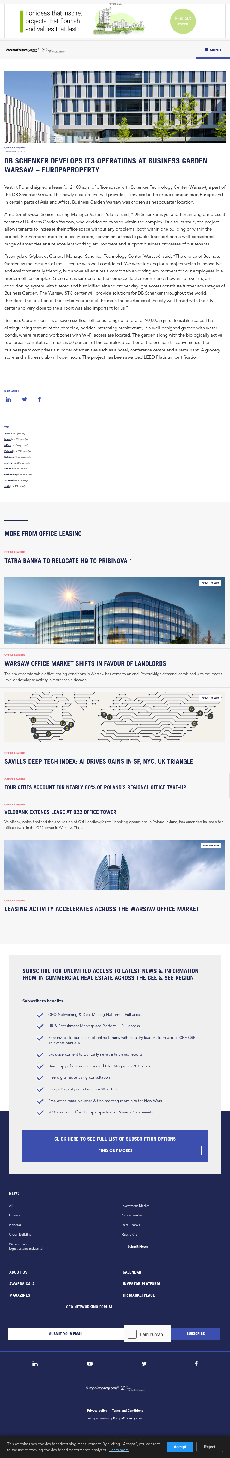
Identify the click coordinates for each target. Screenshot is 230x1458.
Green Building (20, 1234)
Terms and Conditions (127, 1410)
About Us (18, 1271)
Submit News (137, 1246)
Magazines (19, 1295)
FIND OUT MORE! (115, 1150)
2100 (7, 433)
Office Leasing (14, 147)
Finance (14, 1215)
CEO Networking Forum (89, 1306)
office (7, 445)
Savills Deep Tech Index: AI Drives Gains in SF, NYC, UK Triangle (98, 761)
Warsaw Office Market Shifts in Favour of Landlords (85, 663)
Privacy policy (97, 1410)
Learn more (119, 1449)
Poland (8, 451)
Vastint (8, 480)
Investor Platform (141, 1283)
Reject (209, 1447)
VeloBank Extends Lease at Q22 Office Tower (60, 812)
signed (8, 462)
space (7, 468)
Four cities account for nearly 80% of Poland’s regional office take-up (95, 787)
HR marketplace (139, 1295)
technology (11, 474)
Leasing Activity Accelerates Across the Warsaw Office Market (101, 909)
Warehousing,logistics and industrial (26, 1246)
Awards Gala (22, 1283)
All (11, 1206)
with (7, 486)
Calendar (132, 1271)
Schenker (10, 456)
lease (7, 439)
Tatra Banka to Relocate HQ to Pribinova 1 (68, 561)
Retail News (131, 1225)
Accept (180, 1447)
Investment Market (135, 1206)
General (15, 1225)
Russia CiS (129, 1234)
